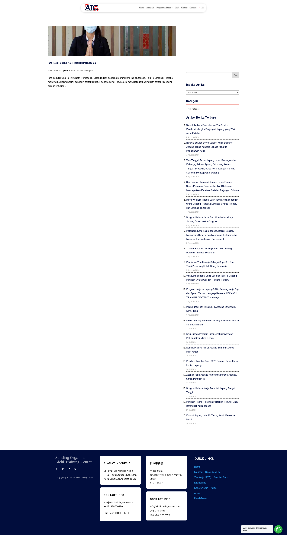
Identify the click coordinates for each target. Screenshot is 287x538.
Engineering (200, 482)
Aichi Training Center (84, 477)
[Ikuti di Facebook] (56, 469)
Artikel (80, 70)
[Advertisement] (212, 47)
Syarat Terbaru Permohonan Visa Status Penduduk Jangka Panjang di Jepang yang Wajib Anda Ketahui (211, 129)
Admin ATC (57, 70)
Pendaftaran (200, 498)
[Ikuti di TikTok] (68, 469)
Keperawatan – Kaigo (205, 488)
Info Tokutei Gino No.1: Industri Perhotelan (72, 63)
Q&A (177, 8)
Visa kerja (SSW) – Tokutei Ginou (211, 477)
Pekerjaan (88, 70)
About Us (150, 8)
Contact (193, 8)
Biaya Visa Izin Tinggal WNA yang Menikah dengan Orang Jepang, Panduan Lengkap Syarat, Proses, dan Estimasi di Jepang (212, 203)
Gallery (184, 8)
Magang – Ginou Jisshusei (207, 472)
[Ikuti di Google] (74, 469)
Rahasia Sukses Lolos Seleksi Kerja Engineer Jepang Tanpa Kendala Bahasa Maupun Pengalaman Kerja (209, 146)
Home (141, 8)
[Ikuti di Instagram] (62, 469)
